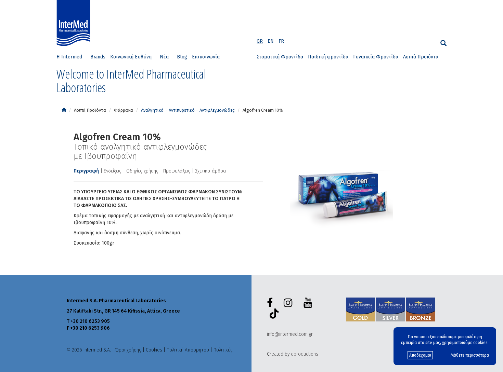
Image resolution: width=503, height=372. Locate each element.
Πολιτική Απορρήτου (188, 350)
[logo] (74, 23)
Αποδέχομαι (420, 355)
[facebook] (271, 303)
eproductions (304, 354)
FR (281, 41)
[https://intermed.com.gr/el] (64, 110)
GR (260, 41)
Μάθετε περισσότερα (470, 355)
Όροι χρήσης (128, 350)
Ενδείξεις (112, 171)
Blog (182, 57)
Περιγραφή (86, 171)
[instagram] (289, 303)
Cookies (154, 350)
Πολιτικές (223, 350)
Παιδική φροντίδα (328, 57)
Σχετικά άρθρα (210, 171)
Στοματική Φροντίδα (280, 57)
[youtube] (309, 303)
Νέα (164, 57)
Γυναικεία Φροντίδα (375, 57)
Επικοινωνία (206, 57)
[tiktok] (273, 314)
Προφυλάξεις (176, 171)
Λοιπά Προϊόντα (420, 57)
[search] (443, 43)
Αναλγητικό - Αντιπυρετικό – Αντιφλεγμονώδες (188, 110)
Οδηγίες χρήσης (142, 171)
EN (271, 41)
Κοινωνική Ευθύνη (131, 57)
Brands (97, 57)
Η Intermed (69, 57)
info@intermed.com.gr (290, 334)
